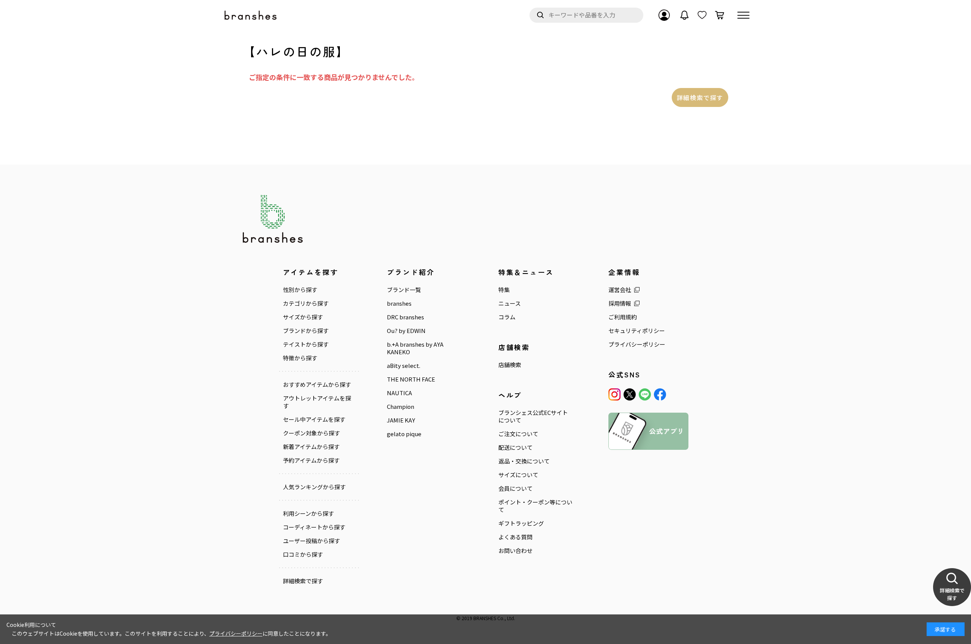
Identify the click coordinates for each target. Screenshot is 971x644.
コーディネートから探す (314, 527)
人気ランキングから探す (314, 487)
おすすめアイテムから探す (317, 384)
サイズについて (518, 475)
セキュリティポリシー (636, 331)
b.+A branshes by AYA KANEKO (415, 348)
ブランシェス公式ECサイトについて (533, 416)
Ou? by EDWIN (406, 331)
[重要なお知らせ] (684, 15)
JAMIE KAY (401, 420)
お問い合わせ (515, 550)
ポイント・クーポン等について (535, 506)
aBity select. (403, 365)
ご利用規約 (622, 317)
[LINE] (645, 394)
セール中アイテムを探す (314, 419)
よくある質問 (515, 537)
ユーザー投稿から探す (311, 541)
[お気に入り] (702, 15)
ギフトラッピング (521, 523)
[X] (630, 394)
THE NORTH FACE (411, 379)
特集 (504, 290)
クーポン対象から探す (311, 433)
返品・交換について (524, 461)
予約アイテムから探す (311, 460)
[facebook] (660, 394)
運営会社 (619, 290)
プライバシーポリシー (636, 344)
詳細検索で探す (700, 97)
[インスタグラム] (614, 394)
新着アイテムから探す (311, 447)
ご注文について (518, 434)
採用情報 (619, 303)
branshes (399, 303)
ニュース (509, 303)
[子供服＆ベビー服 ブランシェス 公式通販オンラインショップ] (251, 15)
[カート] (719, 15)
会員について (515, 488)
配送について (515, 447)
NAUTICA (399, 393)
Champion (400, 406)
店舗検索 (509, 365)
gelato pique (404, 434)
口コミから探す (303, 554)
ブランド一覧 (404, 290)
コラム (506, 317)
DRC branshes (405, 317)
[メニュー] (743, 15)
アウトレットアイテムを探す (317, 402)
